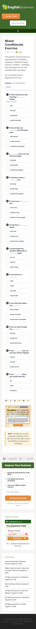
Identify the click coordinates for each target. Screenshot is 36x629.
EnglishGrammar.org (24, 619)
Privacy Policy (18, 621)
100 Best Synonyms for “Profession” (16, 577)
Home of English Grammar (18, 7)
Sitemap (15, 624)
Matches (18, 434)
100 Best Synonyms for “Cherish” (15, 604)
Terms (21, 624)
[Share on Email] (24, 400)
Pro (11, 621)
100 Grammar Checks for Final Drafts (17, 597)
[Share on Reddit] (20, 400)
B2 (16, 52)
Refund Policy (28, 621)
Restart (8, 87)
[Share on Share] (6, 400)
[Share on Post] (11, 400)
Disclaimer (5, 621)
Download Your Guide (18, 498)
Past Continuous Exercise (13, 584)
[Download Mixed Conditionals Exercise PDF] (20, 52)
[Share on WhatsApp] (28, 400)
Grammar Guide (11, 16)
